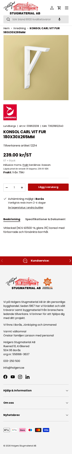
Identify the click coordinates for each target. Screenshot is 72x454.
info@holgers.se (13, 368)
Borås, (18, 325)
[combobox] (36, 19)
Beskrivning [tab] (11, 219)
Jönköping (30, 325)
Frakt (25, 165)
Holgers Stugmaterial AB (23, 445)
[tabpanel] (36, 230)
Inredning (19, 28)
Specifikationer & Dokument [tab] (45, 219)
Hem (6, 28)
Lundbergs (9, 126)
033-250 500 (11, 361)
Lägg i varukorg (48, 187)
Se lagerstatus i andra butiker (25, 207)
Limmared (49, 325)
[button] (59, 19)
